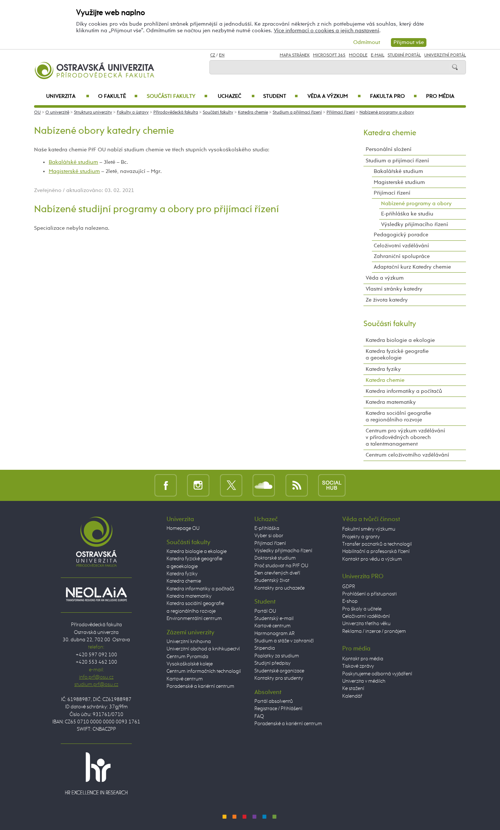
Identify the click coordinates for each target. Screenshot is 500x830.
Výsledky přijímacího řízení (414, 224)
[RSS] (297, 485)
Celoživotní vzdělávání (401, 245)
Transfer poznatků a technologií (377, 544)
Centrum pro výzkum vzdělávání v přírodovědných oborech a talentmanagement (405, 437)
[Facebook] (165, 485)
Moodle (358, 55)
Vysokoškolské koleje (190, 664)
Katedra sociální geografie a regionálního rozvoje (398, 416)
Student (280, 96)
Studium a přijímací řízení (297, 112)
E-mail (377, 55)
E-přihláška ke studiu (407, 214)
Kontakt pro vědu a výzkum (372, 559)
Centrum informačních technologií (204, 671)
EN (221, 55)
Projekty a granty (361, 536)
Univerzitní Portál (445, 55)
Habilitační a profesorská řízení (376, 551)
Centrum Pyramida (187, 656)
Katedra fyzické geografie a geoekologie (397, 354)
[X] (231, 485)
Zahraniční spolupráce (402, 256)
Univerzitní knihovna (189, 641)
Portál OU (265, 611)
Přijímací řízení (341, 112)
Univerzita (67, 96)
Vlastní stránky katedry (394, 289)
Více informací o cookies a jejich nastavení (326, 30)
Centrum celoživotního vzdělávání (407, 455)
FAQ (259, 716)
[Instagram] (198, 485)
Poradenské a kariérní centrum (200, 686)
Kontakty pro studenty (278, 678)
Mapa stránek (295, 55)
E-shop (350, 601)
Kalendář (352, 696)
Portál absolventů (273, 701)
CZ (212, 55)
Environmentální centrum (194, 618)
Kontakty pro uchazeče (279, 588)
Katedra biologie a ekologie (400, 340)
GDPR (348, 586)
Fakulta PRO (393, 96)
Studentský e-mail (274, 618)
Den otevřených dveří (277, 573)
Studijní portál (404, 55)
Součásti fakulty (177, 96)
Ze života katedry (387, 300)
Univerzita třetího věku (366, 623)
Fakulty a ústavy (133, 112)
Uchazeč (236, 96)
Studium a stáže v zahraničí (284, 640)
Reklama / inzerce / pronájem (374, 631)
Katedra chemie (253, 112)
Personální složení (388, 149)
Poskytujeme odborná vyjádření (377, 673)
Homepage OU (183, 528)
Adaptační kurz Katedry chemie (412, 267)
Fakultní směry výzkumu (368, 529)
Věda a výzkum (334, 96)
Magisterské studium (74, 171)
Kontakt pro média (362, 658)
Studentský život (272, 580)
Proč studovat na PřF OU (281, 565)
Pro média (440, 96)
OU (37, 112)
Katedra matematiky (391, 402)
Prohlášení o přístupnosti (369, 594)
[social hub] (332, 485)
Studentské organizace (279, 671)
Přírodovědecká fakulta (175, 112)
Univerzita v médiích (363, 681)
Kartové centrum (185, 679)
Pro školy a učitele (361, 609)
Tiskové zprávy (358, 666)
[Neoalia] (96, 594)
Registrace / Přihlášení (278, 708)
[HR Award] (96, 773)
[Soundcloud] (264, 485)
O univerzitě (57, 112)
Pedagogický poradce (401, 234)
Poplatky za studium (276, 656)
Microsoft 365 (329, 55)
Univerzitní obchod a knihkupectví (203, 649)
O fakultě (118, 96)
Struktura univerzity (93, 112)
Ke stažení (353, 688)
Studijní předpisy (272, 663)
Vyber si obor (268, 535)
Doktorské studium (275, 558)
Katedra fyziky (383, 369)
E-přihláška (266, 528)
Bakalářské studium (73, 162)
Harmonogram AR (274, 633)
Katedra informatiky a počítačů (404, 391)
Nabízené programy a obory (386, 112)
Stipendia (264, 648)
